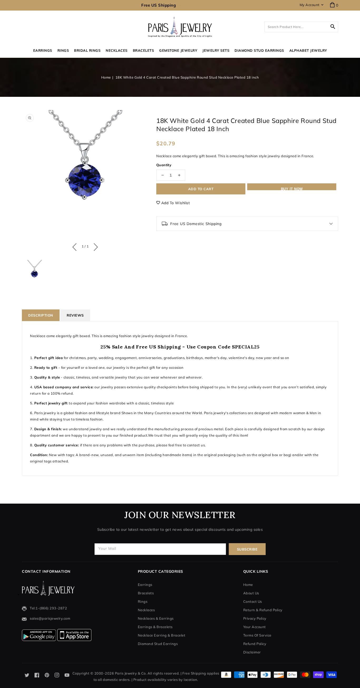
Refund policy (254, 644)
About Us (251, 593)
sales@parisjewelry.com (50, 618)
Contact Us (252, 601)
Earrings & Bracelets (155, 627)
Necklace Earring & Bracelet (162, 635)
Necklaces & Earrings (156, 618)
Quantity (163, 165)
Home (106, 77)
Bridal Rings (87, 50)
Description (40, 315)
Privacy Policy (254, 618)
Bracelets (143, 50)
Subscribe (247, 549)
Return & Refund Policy (263, 610)
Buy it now (292, 188)
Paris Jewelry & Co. (131, 673)
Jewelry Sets (215, 50)
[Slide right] (94, 245)
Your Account (254, 627)
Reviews (75, 315)
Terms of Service (257, 635)
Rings (63, 50)
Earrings (42, 50)
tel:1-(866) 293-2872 (48, 608)
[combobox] (301, 27)
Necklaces (117, 50)
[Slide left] (75, 245)
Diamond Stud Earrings (158, 644)
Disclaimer (252, 652)
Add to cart (201, 189)
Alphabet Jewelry (308, 50)
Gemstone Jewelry (178, 50)
